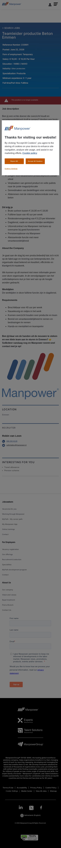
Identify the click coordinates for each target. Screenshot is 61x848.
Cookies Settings (11, 168)
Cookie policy (29, 153)
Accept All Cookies (35, 161)
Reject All (14, 161)
